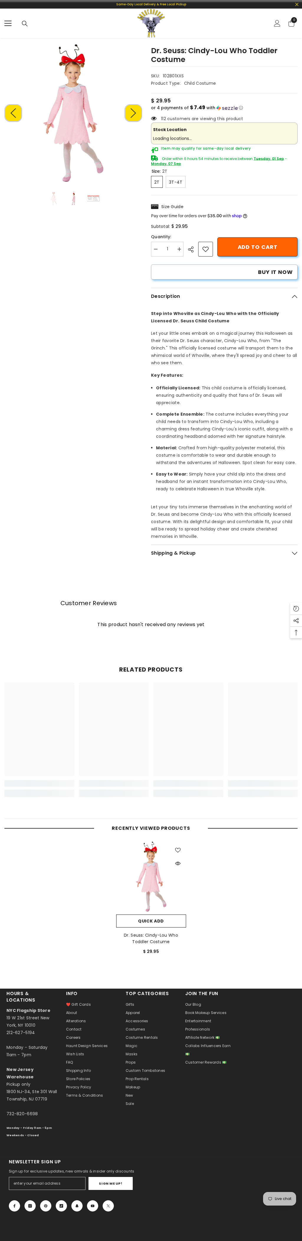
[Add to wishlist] (178, 850)
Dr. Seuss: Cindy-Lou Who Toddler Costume (151, 938)
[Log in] (277, 23)
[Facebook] (14, 1205)
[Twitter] (108, 1205)
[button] (13, 113)
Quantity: (161, 237)
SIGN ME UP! (110, 1183)
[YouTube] (92, 1205)
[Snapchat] (77, 1205)
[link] (205, 249)
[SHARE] (193, 249)
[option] (73, 113)
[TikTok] (61, 1205)
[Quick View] (178, 863)
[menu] (8, 23)
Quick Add (151, 921)
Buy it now (275, 272)
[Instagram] (30, 1205)
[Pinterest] (45, 1205)
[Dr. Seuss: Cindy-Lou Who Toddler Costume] (151, 877)
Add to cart (258, 247)
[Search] (24, 23)
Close (297, 4)
